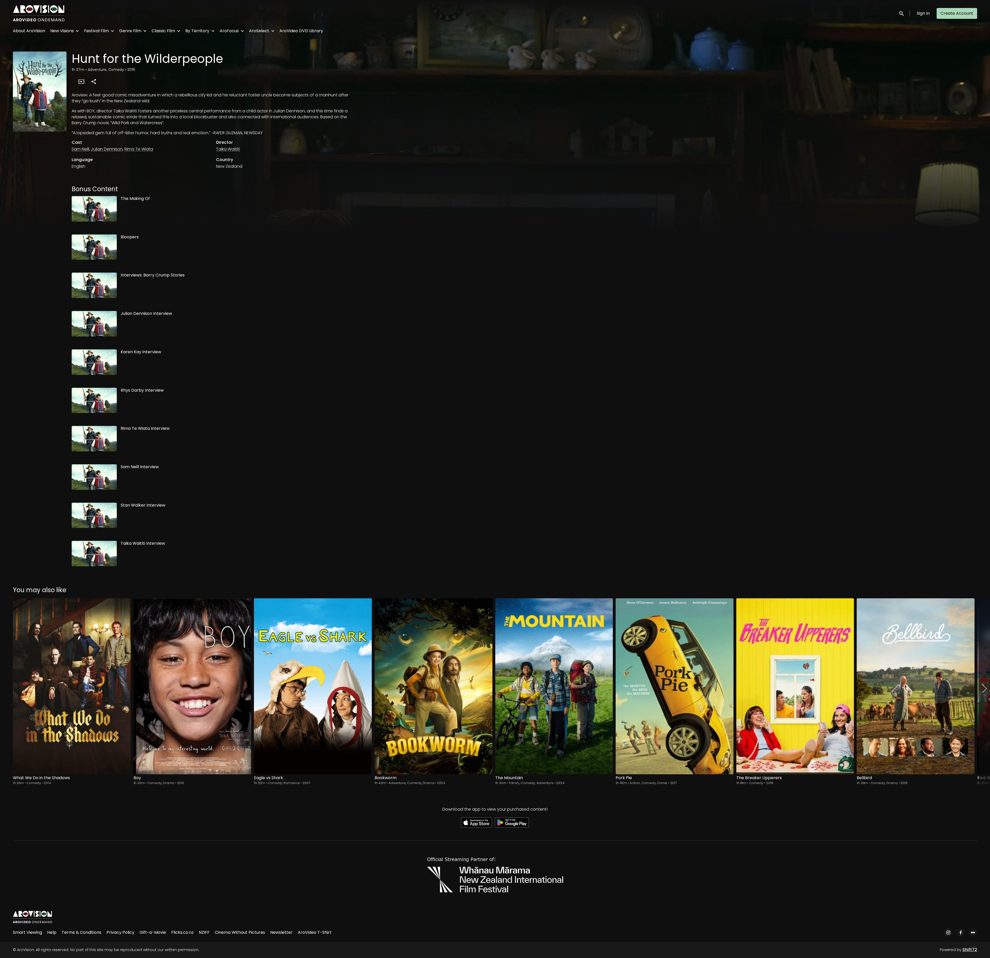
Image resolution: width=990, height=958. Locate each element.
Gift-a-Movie (152, 932)
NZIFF (204, 932)
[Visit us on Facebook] (960, 932)
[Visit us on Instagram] (948, 932)
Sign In (923, 13)
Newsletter (281, 932)
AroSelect (259, 31)
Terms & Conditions (81, 932)
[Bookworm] (433, 686)
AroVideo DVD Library (301, 31)
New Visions (62, 31)
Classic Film (163, 31)
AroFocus (229, 31)
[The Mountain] (554, 686)
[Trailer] (81, 81)
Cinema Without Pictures (240, 932)
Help (51, 932)
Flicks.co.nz (182, 932)
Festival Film (96, 31)
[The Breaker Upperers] (795, 686)
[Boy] (192, 686)
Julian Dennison (107, 149)
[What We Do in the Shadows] (72, 686)
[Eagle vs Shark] (313, 686)
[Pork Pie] (674, 686)
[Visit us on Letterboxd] (973, 932)
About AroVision (29, 31)
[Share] (93, 81)
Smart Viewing (27, 932)
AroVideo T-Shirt (315, 932)
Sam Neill (80, 149)
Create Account (956, 13)
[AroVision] (32, 917)
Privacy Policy (120, 932)
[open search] (901, 13)
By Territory (197, 31)
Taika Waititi (228, 149)
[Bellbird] (916, 686)
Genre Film (130, 31)
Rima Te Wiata (139, 149)
